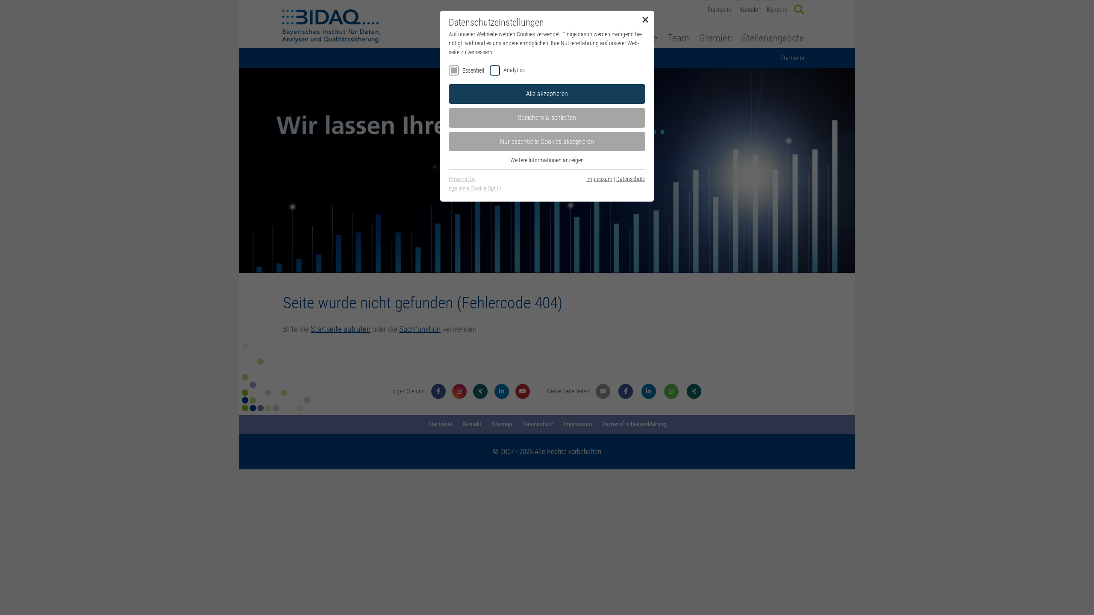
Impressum (599, 179)
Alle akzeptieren (547, 94)
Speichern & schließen (547, 118)
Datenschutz (630, 179)
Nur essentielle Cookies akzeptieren (547, 142)
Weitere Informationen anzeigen (547, 160)
